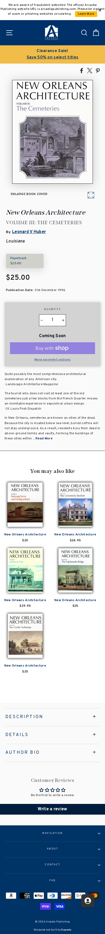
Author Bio (22, 752)
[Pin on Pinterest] (97, 70)
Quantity (52, 309)
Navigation (52, 833)
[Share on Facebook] (81, 70)
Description (24, 717)
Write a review (52, 809)
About (52, 849)
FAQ (52, 880)
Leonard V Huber (29, 232)
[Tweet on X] (89, 70)
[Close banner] (99, 10)
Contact (52, 864)
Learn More (86, 14)
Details (17, 735)
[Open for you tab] (87, 900)
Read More (44, 438)
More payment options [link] (52, 360)
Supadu (66, 930)
